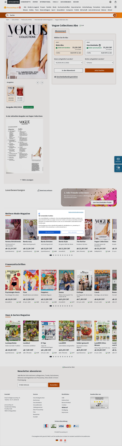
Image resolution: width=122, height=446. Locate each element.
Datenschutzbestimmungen (76, 212)
